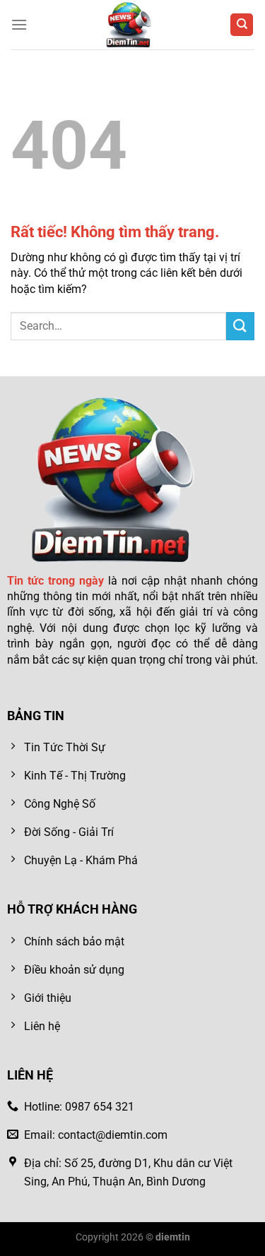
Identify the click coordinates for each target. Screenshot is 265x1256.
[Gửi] (240, 326)
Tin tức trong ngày (55, 580)
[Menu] (19, 24)
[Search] (241, 25)
